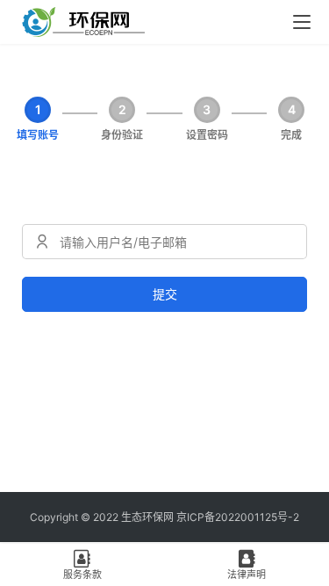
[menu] (301, 22)
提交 (165, 293)
